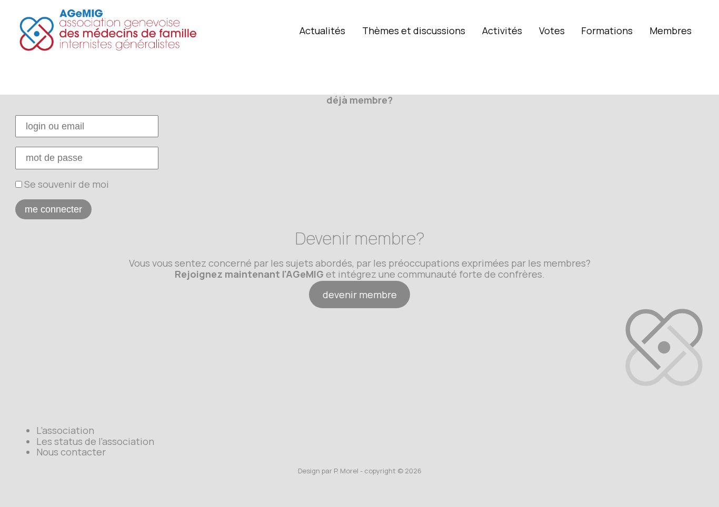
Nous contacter (71, 451)
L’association (65, 430)
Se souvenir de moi (65, 184)
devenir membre (360, 294)
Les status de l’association (95, 441)
